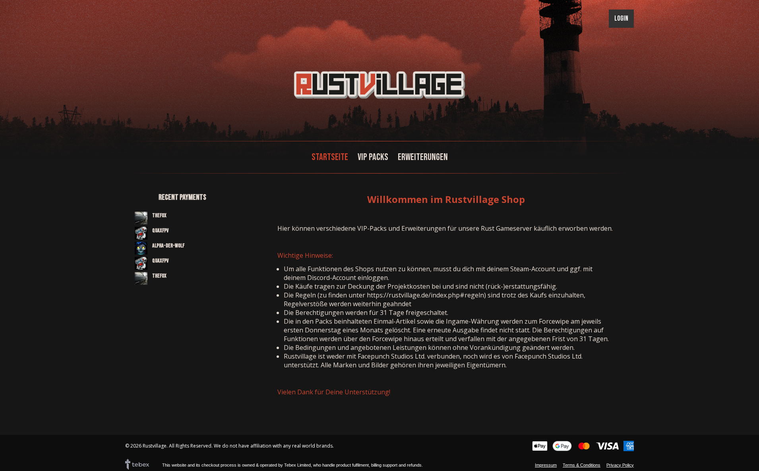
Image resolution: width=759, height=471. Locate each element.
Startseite (330, 157)
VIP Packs (373, 157)
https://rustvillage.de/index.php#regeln (425, 295)
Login (621, 18)
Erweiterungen (423, 157)
